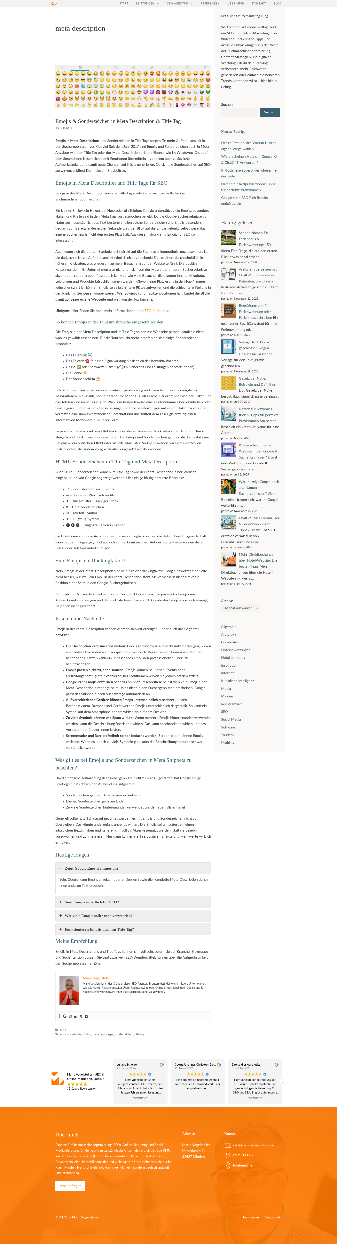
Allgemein (228, 627)
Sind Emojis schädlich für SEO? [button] (92, 902)
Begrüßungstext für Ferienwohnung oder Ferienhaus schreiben (255, 312)
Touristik (227, 735)
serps (109, 1034)
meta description (80, 1034)
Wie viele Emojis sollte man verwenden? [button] (99, 916)
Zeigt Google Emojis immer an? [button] (92, 868)
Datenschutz (273, 1217)
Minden (227, 696)
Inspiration (229, 665)
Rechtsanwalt (231, 704)
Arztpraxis (229, 634)
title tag (139, 1034)
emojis (64, 1034)
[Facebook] (59, 1016)
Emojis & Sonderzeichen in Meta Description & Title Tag (118, 121)
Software (228, 727)
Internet (227, 673)
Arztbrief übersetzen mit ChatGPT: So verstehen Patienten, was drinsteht (258, 275)
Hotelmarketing (233, 658)
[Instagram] (70, 1016)
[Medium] (86, 1016)
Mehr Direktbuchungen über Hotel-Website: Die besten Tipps (258, 560)
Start (123, 3)
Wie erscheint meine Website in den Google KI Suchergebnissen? (258, 451)
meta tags (99, 1034)
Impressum (251, 1217)
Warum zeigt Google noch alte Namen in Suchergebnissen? (259, 488)
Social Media (231, 719)
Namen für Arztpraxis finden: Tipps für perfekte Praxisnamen (258, 415)
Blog (278, 3)
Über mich (236, 3)
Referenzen (210, 3)
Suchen (227, 105)
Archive (227, 601)
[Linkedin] (75, 1016)
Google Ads (230, 642)
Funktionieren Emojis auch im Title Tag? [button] (99, 929)
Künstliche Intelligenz (237, 681)
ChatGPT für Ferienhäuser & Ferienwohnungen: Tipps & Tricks (259, 524)
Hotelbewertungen (235, 650)
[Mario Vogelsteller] (54, 3)
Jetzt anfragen (70, 1186)
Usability (227, 743)
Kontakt (259, 3)
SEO (63, 1030)
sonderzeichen (123, 1034)
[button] (282, 1082)
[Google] (65, 1016)
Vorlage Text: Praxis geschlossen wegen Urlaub (254, 348)
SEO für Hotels (156, 311)
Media (226, 689)
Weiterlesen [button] (198, 1098)
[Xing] (81, 1016)
